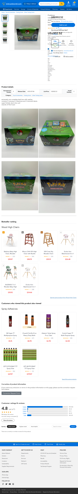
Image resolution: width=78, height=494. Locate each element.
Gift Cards (24, 463)
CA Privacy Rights (64, 458)
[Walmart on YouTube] (10, 484)
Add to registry (69, 56)
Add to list (57, 56)
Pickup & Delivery (45, 9)
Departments (8, 9)
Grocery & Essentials (32, 9)
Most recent (11, 426)
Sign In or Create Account (22, 444)
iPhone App (5, 475)
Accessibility (44, 461)
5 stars (24, 407)
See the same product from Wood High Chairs (63, 297)
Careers (62, 9)
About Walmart (6, 453)
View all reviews (8, 420)
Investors (4, 461)
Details (65, 52)
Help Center (38, 444)
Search (73, 426)
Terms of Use (63, 453)
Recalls (42, 458)
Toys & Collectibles (10, 12)
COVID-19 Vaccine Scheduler (48, 453)
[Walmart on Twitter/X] (6, 484)
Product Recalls (45, 463)
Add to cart (63, 25)
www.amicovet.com (68, 50)
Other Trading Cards (29, 12)
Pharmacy (55, 9)
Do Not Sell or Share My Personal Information (66, 466)
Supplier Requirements (8, 466)
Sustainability (5, 463)
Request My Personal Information (65, 462)
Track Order (50, 444)
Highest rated (23, 426)
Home (3, 12)
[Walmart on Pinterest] (13, 484)
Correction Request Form (11, 393)
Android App (5, 477)
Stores (23, 456)
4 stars (24, 409)
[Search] (61, 4)
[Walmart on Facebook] (3, 484)
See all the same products (69, 379)
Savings (23, 9)
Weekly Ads (62, 444)
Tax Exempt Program (46, 466)
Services (16, 9)
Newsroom (5, 458)
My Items (69, 9)
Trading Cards (19, 12)
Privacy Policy (63, 456)
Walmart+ (24, 461)
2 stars (24, 413)
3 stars (24, 411)
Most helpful (34, 426)
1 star (25, 415)
